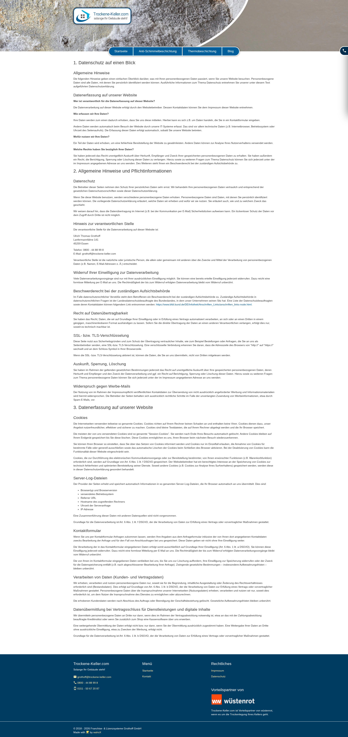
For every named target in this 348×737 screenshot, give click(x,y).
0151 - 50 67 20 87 (86, 688)
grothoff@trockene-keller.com (92, 676)
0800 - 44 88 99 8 (85, 682)
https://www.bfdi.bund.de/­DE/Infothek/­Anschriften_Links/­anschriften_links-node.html (204, 304)
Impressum (217, 670)
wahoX (97, 732)
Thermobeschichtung (202, 51)
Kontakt (146, 676)
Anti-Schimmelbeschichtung (158, 51)
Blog (231, 51)
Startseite (120, 51)
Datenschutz (218, 676)
